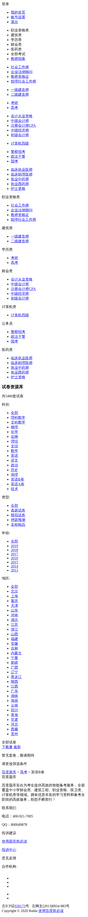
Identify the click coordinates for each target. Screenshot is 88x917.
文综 (14, 446)
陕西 (14, 682)
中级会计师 (20, 121)
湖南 (14, 696)
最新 (17, 747)
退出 (14, 22)
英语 (14, 455)
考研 (14, 103)
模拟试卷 (18, 515)
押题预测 (18, 520)
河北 (14, 724)
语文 (14, 460)
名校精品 (18, 524)
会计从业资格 (21, 116)
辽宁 (14, 672)
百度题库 (9, 772)
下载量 (7, 747)
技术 (14, 489)
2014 (14, 566)
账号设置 (18, 17)
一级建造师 (20, 90)
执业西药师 (20, 184)
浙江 (14, 629)
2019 (14, 546)
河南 (14, 615)
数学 (14, 451)
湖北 (14, 620)
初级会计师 (20, 135)
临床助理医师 (21, 174)
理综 (14, 441)
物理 (14, 427)
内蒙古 (16, 653)
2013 (14, 570)
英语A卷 (17, 484)
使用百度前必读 (51, 911)
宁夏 (14, 658)
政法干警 (18, 156)
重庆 (14, 601)
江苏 (14, 624)
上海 (14, 596)
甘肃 (14, 720)
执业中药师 (20, 179)
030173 (20, 906)
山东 (14, 610)
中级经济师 (20, 130)
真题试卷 (18, 510)
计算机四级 (20, 143)
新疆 (14, 663)
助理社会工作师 (23, 81)
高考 (14, 108)
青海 (14, 715)
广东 (14, 691)
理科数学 (18, 417)
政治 (14, 465)
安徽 (14, 643)
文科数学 (18, 422)
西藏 (14, 729)
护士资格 (18, 189)
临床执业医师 (21, 169)
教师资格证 (20, 77)
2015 (14, 562)
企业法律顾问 (21, 72)
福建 (14, 639)
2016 (14, 558)
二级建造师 (20, 94)
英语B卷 (17, 479)
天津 (14, 605)
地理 (14, 474)
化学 (14, 432)
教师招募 (18, 59)
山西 (14, 634)
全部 (14, 413)
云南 (14, 705)
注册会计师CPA (23, 125)
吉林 (14, 648)
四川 (14, 710)
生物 (14, 436)
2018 (14, 550)
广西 (14, 667)
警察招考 (18, 152)
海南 (14, 701)
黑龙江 (16, 677)
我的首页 (18, 12)
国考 (14, 161)
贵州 (14, 734)
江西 (14, 686)
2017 (14, 554)
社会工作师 (20, 67)
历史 (14, 470)
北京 (14, 591)
